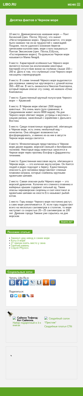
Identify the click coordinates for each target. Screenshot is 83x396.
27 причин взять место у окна (28, 243)
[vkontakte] (12, 282)
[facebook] (19, 282)
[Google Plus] (32, 294)
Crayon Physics (20, 247)
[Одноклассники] (20, 294)
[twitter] (26, 282)
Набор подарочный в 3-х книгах (27, 321)
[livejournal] (32, 282)
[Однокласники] (46, 282)
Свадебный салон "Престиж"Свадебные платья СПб (58, 322)
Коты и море (18, 240)
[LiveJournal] (28, 294)
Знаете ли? (67, 222)
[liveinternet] (39, 282)
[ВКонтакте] (12, 294)
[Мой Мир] (24, 294)
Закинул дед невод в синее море (30, 238)
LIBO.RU (9, 4)
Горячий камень (20, 245)
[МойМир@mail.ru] (53, 282)
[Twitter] (16, 294)
